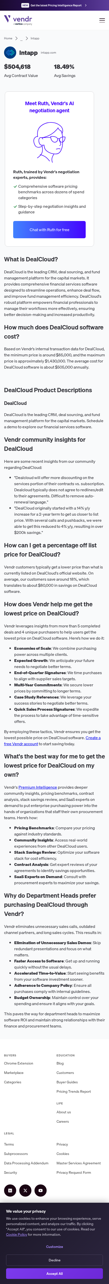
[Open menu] (102, 20)
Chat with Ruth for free (49, 229)
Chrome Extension (18, 1063)
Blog (60, 1063)
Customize (54, 1246)
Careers (63, 1121)
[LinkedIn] (10, 1190)
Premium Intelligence (38, 787)
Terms (9, 1144)
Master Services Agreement (79, 1163)
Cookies (63, 1153)
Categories (12, 1082)
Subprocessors (16, 1153)
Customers (65, 1072)
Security (10, 1172)
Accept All (54, 1273)
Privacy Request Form (74, 1172)
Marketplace (14, 1072)
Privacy (62, 1144)
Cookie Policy (16, 1234)
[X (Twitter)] (25, 1190)
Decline (55, 1260)
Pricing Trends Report (74, 1091)
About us (64, 1112)
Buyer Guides (67, 1082)
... (21, 38)
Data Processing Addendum (26, 1163)
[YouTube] (40, 1190)
